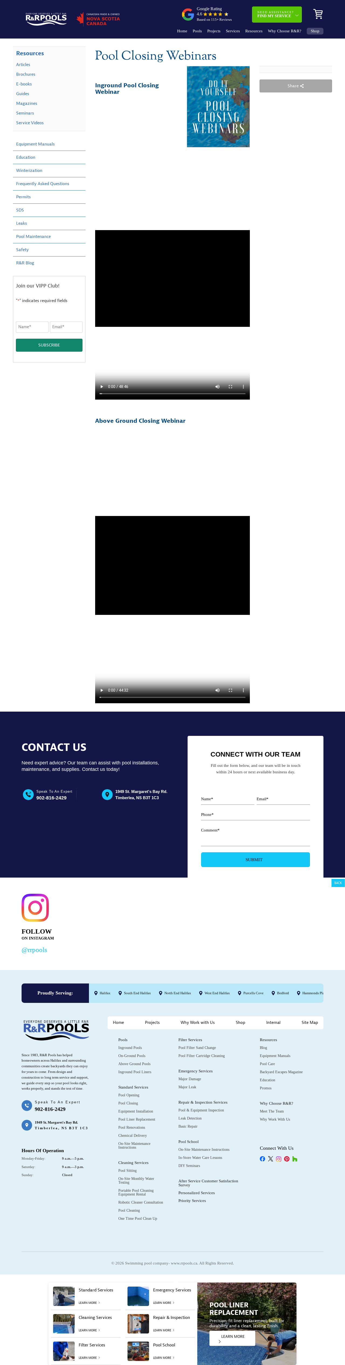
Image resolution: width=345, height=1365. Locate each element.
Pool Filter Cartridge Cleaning (201, 1056)
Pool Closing (128, 1103)
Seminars (25, 113)
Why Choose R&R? (284, 31)
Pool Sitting (127, 1171)
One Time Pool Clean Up (137, 1219)
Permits (23, 197)
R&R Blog (25, 263)
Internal (273, 1022)
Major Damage (189, 1079)
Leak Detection (190, 1118)
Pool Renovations (131, 1127)
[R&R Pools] (46, 19)
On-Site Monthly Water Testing (136, 1180)
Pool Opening (128, 1095)
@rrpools (34, 949)
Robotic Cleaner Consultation (140, 1202)
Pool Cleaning (129, 1210)
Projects (213, 31)
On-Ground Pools (131, 1056)
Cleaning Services (133, 1162)
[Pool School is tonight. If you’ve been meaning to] (292, 922)
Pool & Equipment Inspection (201, 1110)
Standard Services (133, 1087)
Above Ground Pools (134, 1064)
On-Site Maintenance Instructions (134, 1145)
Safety (22, 249)
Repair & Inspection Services (202, 1102)
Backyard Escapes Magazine (281, 1072)
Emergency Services (195, 1071)
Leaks (21, 223)
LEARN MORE (233, 1336)
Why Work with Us (198, 1022)
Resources (254, 31)
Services (233, 31)
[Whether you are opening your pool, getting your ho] (227, 922)
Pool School (188, 1141)
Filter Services (190, 1040)
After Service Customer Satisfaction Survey (208, 1183)
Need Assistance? (275, 14)
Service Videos (30, 123)
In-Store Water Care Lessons (200, 1158)
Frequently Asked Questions (42, 183)
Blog (263, 1048)
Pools (197, 31)
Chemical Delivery (132, 1136)
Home (182, 31)
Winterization (29, 170)
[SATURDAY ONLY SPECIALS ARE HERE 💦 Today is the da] (163, 922)
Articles (23, 64)
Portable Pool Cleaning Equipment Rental (136, 1192)
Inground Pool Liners (134, 1072)
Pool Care (267, 1064)
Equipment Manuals (35, 144)
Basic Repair (188, 1126)
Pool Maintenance (33, 236)
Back (338, 883)
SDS (20, 210)
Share (294, 86)
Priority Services (192, 1200)
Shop (315, 31)
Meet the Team (272, 1111)
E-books (24, 84)
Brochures (25, 74)
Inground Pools (130, 1048)
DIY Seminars (189, 1166)
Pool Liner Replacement (136, 1119)
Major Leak (187, 1087)
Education (25, 157)
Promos (265, 1088)
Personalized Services (196, 1193)
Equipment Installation (135, 1111)
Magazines (26, 103)
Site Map (310, 1022)
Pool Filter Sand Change (197, 1048)
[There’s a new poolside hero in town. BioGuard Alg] (98, 922)
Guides (22, 93)
